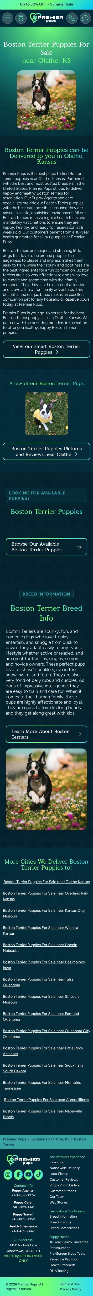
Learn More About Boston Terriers (40, 734)
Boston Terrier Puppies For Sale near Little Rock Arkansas (43, 1051)
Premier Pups (14, 1139)
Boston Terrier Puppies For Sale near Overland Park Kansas (45, 896)
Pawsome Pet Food (64, 1259)
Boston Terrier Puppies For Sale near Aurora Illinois (46, 1099)
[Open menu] (7, 18)
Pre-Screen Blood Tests (67, 1254)
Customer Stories (63, 1191)
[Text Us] (85, 18)
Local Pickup (59, 1174)
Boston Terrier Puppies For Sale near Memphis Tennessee (42, 1085)
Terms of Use (70, 1284)
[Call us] (72, 18)
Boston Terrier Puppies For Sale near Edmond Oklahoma (41, 1016)
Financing (57, 1162)
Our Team (57, 1197)
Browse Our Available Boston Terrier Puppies (36, 547)
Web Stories (59, 1202)
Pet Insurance (60, 1248)
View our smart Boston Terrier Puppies (46, 349)
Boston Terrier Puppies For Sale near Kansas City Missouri (44, 913)
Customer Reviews (64, 1179)
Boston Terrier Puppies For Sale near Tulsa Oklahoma (38, 982)
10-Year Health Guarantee (69, 1242)
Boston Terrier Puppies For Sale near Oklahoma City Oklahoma (46, 1034)
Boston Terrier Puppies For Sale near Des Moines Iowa (44, 965)
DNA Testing (59, 1271)
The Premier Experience (67, 1157)
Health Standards (63, 1265)
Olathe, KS (61, 1139)
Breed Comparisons (64, 1228)
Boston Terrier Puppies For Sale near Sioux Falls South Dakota (43, 1068)
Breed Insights (60, 1222)
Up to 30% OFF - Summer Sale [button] (46, 4)
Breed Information (63, 1217)
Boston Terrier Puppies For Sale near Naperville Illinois (42, 1114)
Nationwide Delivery (65, 1168)
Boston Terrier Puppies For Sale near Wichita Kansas (40, 930)
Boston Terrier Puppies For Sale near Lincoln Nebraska (40, 948)
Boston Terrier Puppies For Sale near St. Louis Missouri (41, 999)
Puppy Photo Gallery (65, 1185)
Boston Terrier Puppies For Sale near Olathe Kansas (47, 881)
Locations (39, 1139)
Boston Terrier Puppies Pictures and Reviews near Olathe (46, 451)
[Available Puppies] (21, 18)
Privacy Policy (70, 1289)
